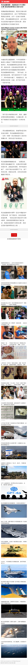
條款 (10, 662)
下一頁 (14, 234)
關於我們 (2, 662)
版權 (14, 662)
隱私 (12, 662)
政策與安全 (7, 662)
